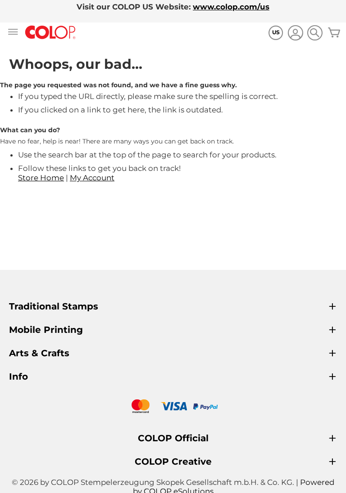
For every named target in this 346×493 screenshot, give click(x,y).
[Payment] (173, 407)
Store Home (41, 177)
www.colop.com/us (231, 6)
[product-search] (314, 32)
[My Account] (295, 34)
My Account (92, 177)
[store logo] (50, 32)
